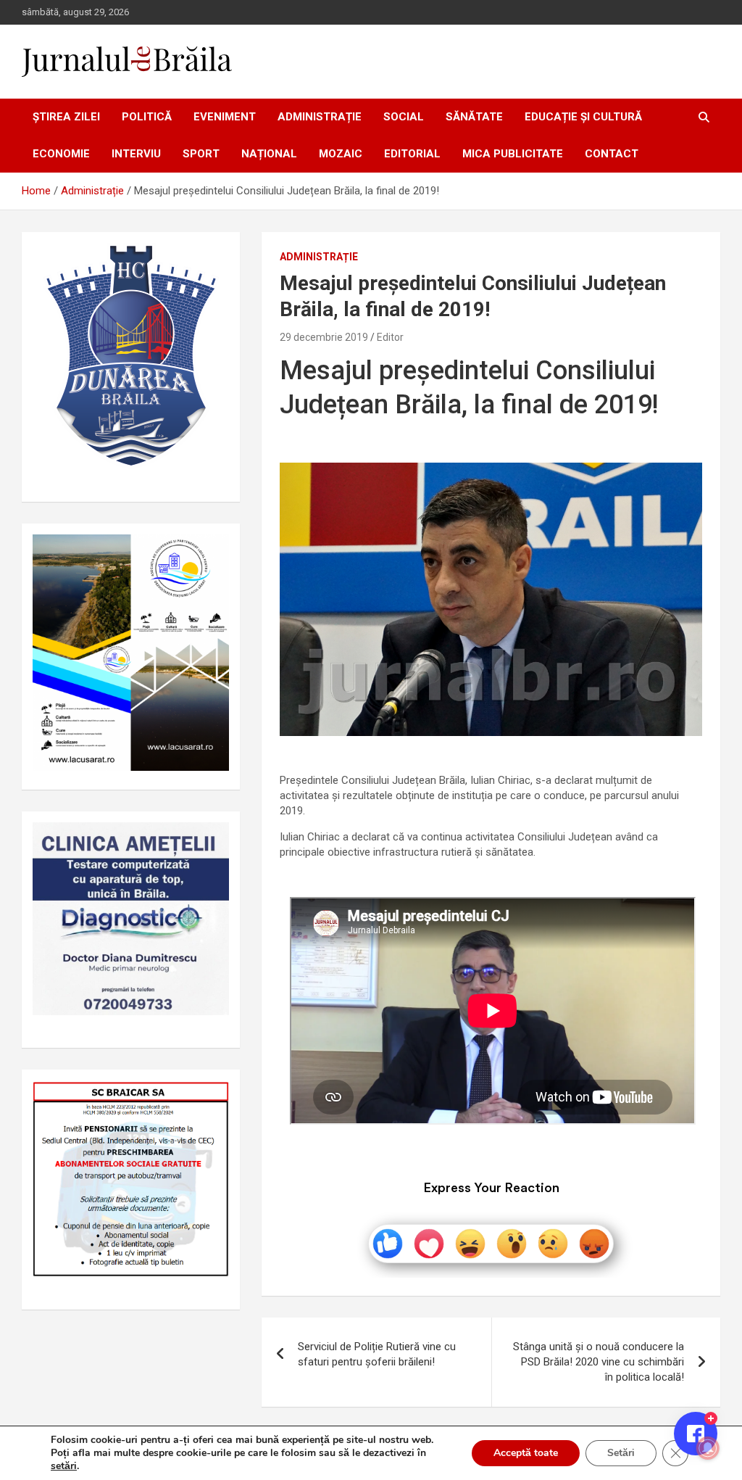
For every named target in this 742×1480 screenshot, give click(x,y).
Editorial (412, 153)
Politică (147, 116)
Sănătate (474, 116)
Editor (390, 337)
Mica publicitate (512, 153)
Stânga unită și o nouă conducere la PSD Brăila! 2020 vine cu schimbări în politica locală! (598, 1362)
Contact (611, 153)
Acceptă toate (525, 1453)
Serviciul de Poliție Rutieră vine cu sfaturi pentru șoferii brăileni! (377, 1354)
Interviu (136, 153)
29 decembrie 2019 (324, 337)
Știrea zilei (66, 116)
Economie (61, 153)
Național (269, 153)
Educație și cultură (583, 116)
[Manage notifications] (708, 1448)
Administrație (320, 116)
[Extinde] (210, 841)
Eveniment (224, 116)
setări (64, 1466)
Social (403, 116)
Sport (201, 153)
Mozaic (340, 153)
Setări (621, 1453)
